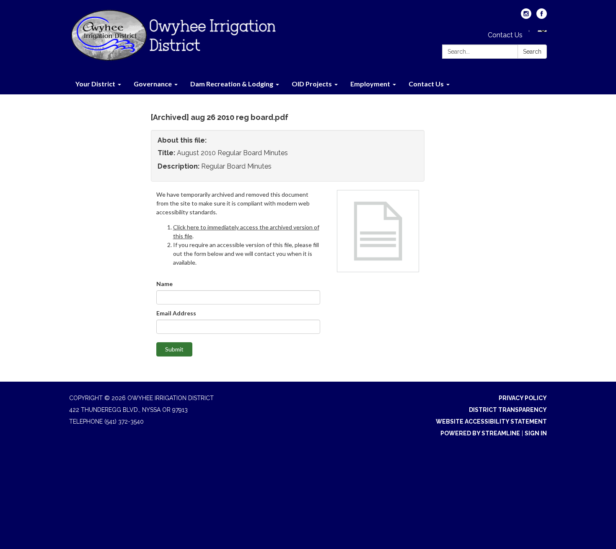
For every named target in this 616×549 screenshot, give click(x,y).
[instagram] (526, 17)
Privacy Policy (523, 398)
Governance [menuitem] (153, 84)
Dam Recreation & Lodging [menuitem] (231, 84)
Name (164, 283)
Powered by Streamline (480, 433)
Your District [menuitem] (95, 84)
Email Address (176, 313)
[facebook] (541, 17)
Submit (174, 349)
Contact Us (505, 35)
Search (532, 51)
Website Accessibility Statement (491, 421)
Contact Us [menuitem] (426, 84)
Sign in (536, 433)
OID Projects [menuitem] (312, 84)
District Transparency (508, 409)
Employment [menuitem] (370, 84)
